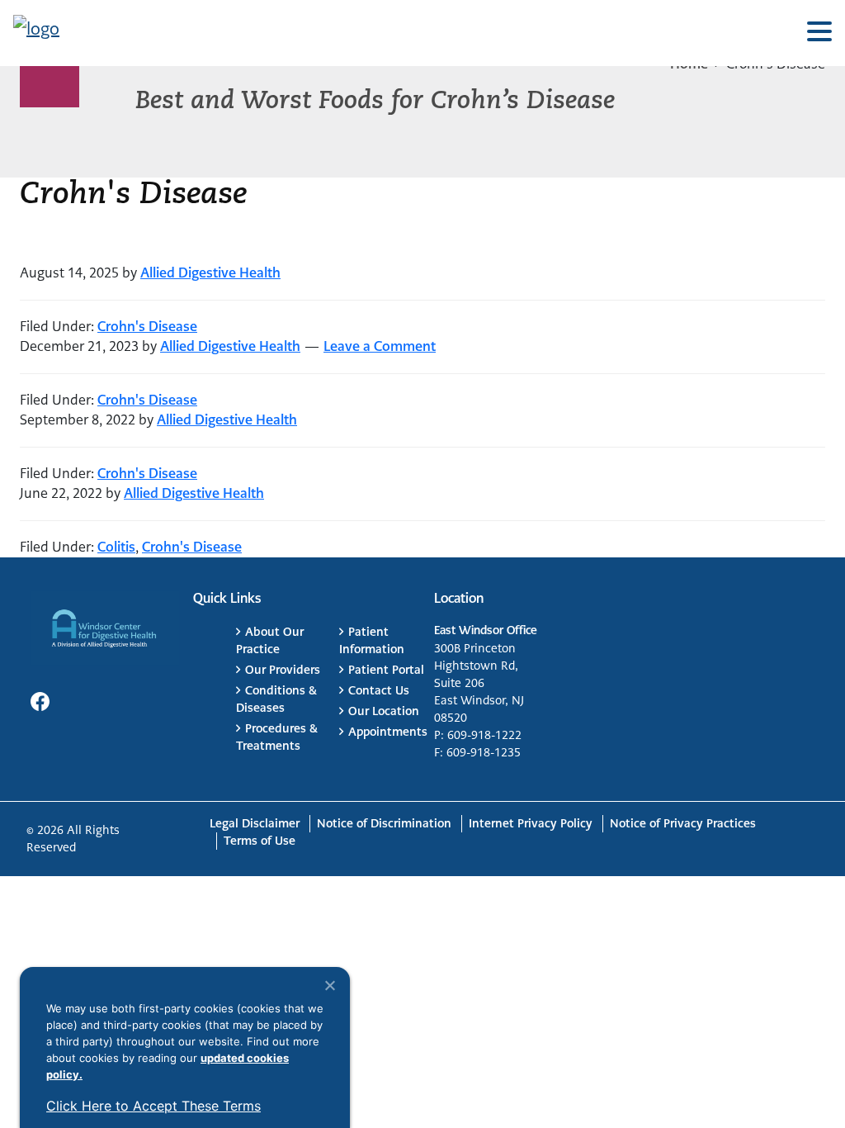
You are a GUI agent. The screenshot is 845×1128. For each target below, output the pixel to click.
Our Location (383, 711)
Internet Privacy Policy (530, 823)
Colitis (116, 547)
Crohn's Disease (147, 326)
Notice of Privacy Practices (683, 823)
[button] (819, 32)
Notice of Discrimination (384, 823)
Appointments (387, 731)
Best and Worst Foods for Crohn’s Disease (375, 102)
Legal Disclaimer (255, 823)
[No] (329, 985)
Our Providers (282, 669)
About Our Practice (270, 640)
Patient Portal (386, 669)
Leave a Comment (379, 346)
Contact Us (378, 690)
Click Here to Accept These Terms (153, 1105)
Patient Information (371, 640)
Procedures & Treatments (277, 737)
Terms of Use (259, 840)
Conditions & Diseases (276, 699)
